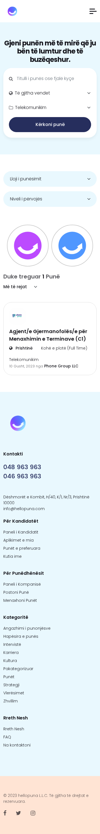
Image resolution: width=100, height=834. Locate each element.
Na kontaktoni (17, 745)
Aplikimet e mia (18, 540)
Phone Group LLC (61, 366)
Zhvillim (10, 701)
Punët (8, 677)
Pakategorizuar (18, 668)
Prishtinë (23, 348)
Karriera (11, 652)
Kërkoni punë (50, 124)
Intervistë (12, 644)
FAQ (7, 737)
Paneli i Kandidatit (20, 532)
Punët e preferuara (21, 548)
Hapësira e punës (20, 636)
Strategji (11, 685)
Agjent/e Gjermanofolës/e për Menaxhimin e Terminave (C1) (48, 335)
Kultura (10, 660)
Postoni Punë (16, 592)
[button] (93, 11)
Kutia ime (12, 556)
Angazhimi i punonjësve (27, 628)
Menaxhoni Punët (20, 600)
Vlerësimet (13, 693)
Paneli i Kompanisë (22, 584)
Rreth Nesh (13, 729)
